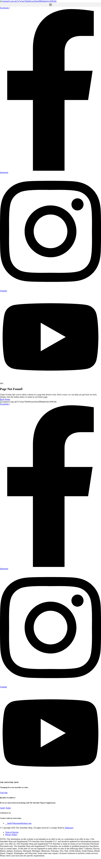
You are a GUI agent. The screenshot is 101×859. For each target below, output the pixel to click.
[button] (50, 4)
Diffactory (69, 828)
